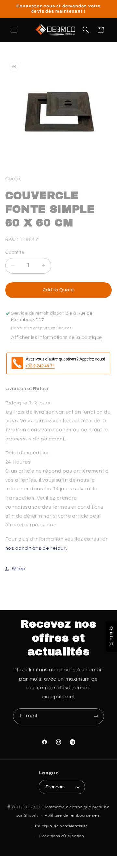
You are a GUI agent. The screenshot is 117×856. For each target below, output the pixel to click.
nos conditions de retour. (36, 548)
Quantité (14, 252)
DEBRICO (33, 807)
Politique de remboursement (73, 815)
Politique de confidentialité (61, 826)
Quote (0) (111, 636)
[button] (13, 29)
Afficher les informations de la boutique (56, 337)
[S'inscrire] (96, 716)
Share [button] (18, 568)
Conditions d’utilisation (61, 836)
